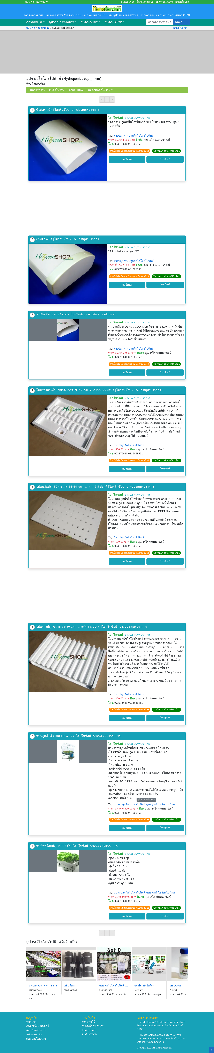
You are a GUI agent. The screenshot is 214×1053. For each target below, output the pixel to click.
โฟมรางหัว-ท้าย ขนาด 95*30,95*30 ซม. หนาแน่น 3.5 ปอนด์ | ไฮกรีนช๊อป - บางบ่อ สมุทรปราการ (98, 390)
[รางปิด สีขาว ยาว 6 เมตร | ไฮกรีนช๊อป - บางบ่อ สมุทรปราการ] (68, 330)
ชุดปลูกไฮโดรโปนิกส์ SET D (114, 985)
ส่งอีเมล (127, 159)
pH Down (175, 985)
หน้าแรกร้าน (37, 90)
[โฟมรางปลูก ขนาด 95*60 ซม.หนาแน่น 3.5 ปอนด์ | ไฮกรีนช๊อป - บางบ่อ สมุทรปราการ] (68, 661)
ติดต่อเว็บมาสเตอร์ (37, 1026)
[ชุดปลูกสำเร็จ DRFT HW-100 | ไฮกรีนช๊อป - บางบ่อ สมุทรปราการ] (68, 751)
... (187, 22)
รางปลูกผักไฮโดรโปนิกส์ (139, 135)
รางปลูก (118, 135)
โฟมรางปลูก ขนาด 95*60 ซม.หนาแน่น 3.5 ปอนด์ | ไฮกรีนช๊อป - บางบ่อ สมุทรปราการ (91, 626)
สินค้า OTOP (113, 22)
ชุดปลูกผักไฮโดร (144, 985)
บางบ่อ (129, 117)
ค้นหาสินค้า (42, 2)
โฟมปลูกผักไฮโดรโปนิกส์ (129, 445)
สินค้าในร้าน (56, 90)
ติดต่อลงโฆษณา (36, 1038)
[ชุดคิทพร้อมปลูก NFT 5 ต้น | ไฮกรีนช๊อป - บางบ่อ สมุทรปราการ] (68, 861)
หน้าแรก (29, 2)
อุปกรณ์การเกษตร (61, 22)
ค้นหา (178, 22)
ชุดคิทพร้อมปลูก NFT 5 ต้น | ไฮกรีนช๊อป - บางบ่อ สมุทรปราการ (77, 845)
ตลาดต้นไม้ (34, 22)
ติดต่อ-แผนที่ (76, 90)
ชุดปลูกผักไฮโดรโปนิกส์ (160, 804)
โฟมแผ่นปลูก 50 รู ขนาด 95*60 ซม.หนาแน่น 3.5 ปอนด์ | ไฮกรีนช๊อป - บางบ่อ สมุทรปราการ (95, 486)
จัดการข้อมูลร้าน (164, 2)
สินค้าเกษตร (89, 22)
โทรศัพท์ (165, 159)
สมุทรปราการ (142, 117)
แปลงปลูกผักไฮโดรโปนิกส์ (129, 804)
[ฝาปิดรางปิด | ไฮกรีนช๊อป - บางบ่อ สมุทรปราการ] (68, 274)
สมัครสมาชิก (128, 2)
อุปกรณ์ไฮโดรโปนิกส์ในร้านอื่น (51, 942)
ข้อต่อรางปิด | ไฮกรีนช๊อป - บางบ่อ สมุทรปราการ (67, 109)
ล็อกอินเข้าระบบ (145, 2)
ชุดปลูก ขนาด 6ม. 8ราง (43, 985)
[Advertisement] (107, 52)
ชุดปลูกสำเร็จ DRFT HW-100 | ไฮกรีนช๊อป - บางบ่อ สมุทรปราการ (78, 735)
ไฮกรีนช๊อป (43, 28)
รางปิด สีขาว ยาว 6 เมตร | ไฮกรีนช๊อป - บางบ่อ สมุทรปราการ (75, 314)
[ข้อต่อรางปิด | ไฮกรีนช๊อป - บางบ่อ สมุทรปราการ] (68, 147)
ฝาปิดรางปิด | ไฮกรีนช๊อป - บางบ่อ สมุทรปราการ (67, 239)
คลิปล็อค (69, 985)
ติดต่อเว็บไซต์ (182, 2)
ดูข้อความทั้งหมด (146, 799)
